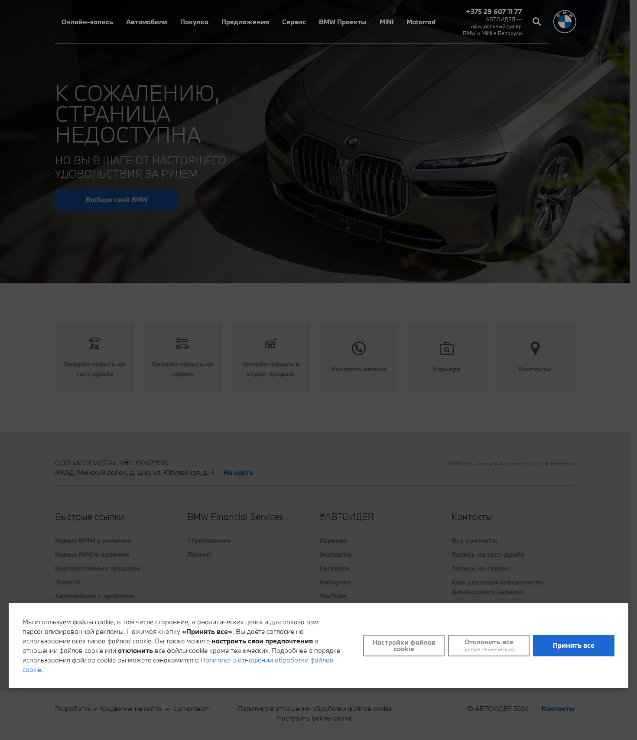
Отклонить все (489, 645)
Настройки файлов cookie (404, 645)
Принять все (574, 645)
